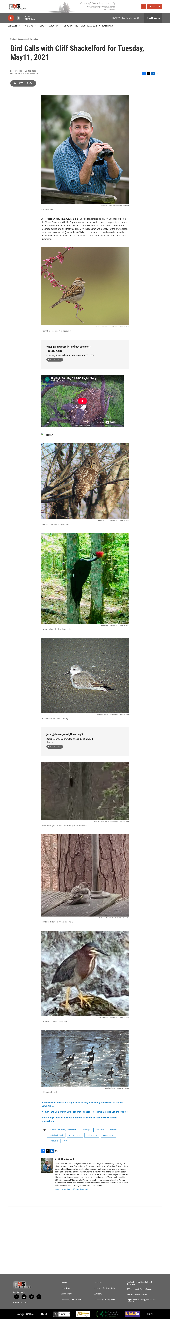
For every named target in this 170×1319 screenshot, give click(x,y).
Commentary (66, 1294)
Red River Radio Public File (137, 1295)
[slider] (22, 18)
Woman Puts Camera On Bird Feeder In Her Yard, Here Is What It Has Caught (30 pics (84, 1111)
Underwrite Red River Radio (104, 1288)
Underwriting (71, 26)
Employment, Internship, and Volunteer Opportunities (142, 1301)
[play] (11, 18)
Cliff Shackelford (56, 1135)
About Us (54, 26)
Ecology (86, 1130)
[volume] (18, 18)
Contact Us (98, 1283)
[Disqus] (85, 1240)
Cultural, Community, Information (24, 39)
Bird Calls (100, 1130)
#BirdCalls (54, 1141)
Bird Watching (75, 1135)
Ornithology (114, 1130)
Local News (65, 1288)
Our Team (98, 1294)
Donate (156, 6)
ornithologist (108, 1135)
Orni (66, 1141)
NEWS (41, 26)
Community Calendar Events (72, 1299)
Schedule (12, 26)
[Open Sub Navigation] (19, 26)
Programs (28, 26)
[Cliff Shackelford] (47, 1165)
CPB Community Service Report (139, 1289)
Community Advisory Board (104, 1299)
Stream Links (106, 26)
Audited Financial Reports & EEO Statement (139, 1283)
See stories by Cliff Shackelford (71, 1189)
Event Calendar (89, 26)
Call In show (92, 1135)
